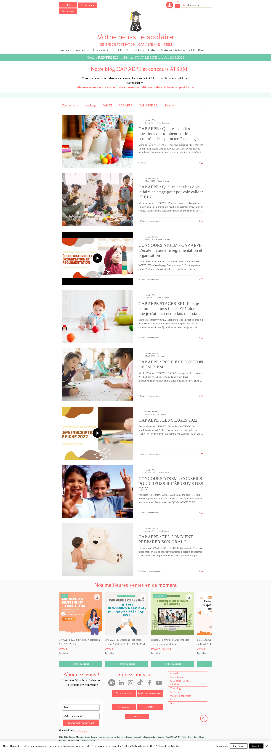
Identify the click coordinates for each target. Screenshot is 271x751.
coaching (90, 105)
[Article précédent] (63, 614)
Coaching (175, 688)
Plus (167, 105)
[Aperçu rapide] (126, 613)
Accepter (256, 746)
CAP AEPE (125, 105)
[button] (177, 4)
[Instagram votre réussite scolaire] (130, 682)
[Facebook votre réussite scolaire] (149, 682)
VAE (172, 699)
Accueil (174, 673)
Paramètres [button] (222, 746)
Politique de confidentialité (168, 746)
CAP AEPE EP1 (149, 105)
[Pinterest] (111, 682)
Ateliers (174, 692)
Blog (172, 703)
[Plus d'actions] (203, 121)
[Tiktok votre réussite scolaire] (140, 682)
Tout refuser (239, 746)
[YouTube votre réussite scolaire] (158, 682)
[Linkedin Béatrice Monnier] (121, 682)
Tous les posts (70, 105)
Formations (176, 677)
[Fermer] (267, 745)
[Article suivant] (208, 614)
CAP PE (107, 105)
